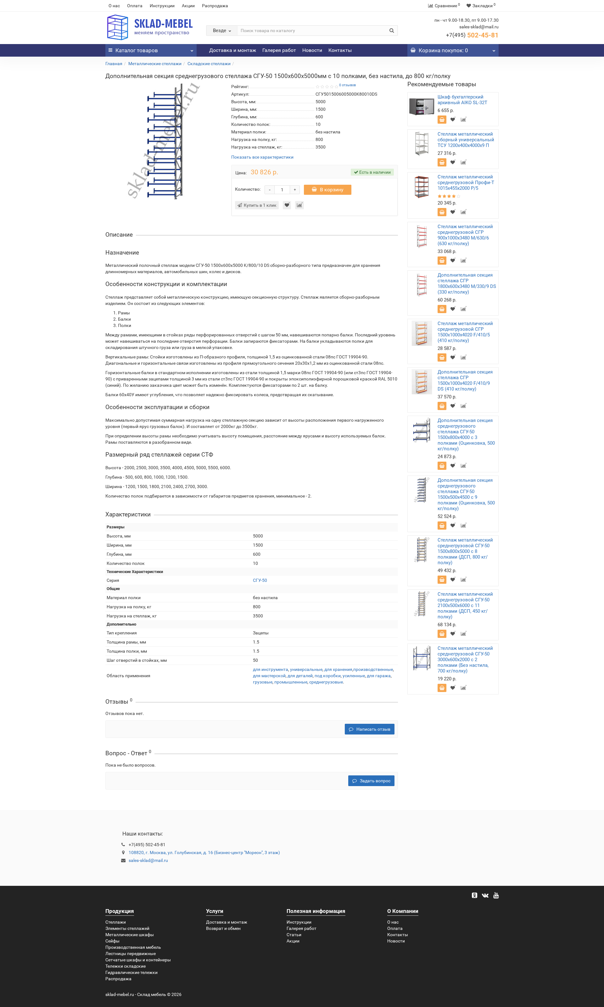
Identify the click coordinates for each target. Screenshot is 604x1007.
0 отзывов (347, 85)
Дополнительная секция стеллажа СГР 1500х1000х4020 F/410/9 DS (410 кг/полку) (465, 380)
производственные (373, 669)
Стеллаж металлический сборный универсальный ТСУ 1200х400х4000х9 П (466, 139)
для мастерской (269, 675)
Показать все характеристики (262, 157)
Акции (188, 5)
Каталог (136, 50)
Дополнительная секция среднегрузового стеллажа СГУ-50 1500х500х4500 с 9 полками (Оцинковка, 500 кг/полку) (466, 494)
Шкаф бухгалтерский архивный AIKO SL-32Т (462, 99)
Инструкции (162, 5)
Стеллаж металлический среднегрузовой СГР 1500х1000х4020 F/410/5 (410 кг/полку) (465, 332)
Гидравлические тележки (131, 972)
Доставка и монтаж (232, 50)
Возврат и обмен (223, 928)
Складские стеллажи (209, 63)
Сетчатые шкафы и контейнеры (138, 959)
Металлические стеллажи (155, 63)
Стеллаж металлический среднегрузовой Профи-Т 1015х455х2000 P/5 (466, 182)
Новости (312, 50)
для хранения (338, 669)
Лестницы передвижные (130, 953)
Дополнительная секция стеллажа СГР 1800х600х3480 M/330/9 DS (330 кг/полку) (467, 283)
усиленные (354, 675)
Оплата (135, 5)
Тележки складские (125, 966)
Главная (113, 63)
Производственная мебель (133, 947)
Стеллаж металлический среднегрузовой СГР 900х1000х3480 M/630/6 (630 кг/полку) (465, 235)
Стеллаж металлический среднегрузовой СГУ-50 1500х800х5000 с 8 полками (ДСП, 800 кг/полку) (465, 551)
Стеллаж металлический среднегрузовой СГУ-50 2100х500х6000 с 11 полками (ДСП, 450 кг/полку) (465, 605)
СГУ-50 (260, 580)
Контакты (340, 50)
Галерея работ (279, 50)
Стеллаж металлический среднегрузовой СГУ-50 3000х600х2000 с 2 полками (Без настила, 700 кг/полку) (465, 659)
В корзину (332, 190)
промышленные (290, 681)
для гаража (379, 675)
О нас (114, 5)
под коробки (328, 675)
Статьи (294, 934)
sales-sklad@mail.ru (148, 860)
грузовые (262, 681)
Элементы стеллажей (127, 928)
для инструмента (270, 669)
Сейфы (112, 940)
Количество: (247, 189)
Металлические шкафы (129, 934)
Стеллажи (115, 922)
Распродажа (215, 5)
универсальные (306, 669)
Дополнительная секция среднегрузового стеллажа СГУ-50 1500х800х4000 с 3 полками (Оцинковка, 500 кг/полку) (466, 435)
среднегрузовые (326, 681)
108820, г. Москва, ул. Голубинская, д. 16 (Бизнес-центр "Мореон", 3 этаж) (204, 852)
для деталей (300, 675)
